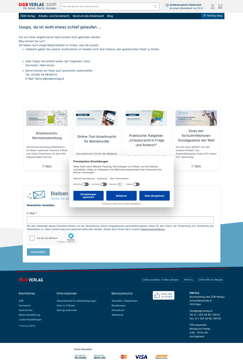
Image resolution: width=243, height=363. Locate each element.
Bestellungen (119, 305)
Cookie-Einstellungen (30, 319)
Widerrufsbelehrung (29, 314)
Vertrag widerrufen (67, 310)
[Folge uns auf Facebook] (163, 295)
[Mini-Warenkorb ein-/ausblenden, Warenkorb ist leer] (220, 6)
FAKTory (188, 279)
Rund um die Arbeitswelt (88, 16)
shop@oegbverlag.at (201, 310)
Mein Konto (47, 65)
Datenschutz (26, 310)
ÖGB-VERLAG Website (211, 279)
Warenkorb (117, 314)
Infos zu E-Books (66, 305)
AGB (21, 300)
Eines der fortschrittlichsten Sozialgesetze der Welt (196, 135)
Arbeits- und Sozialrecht (53, 16)
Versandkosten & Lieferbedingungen (76, 300)
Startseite (31, 65)
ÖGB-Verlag (27, 16)
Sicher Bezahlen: (83, 349)
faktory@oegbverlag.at (49, 78)
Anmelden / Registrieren (125, 300)
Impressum (25, 305)
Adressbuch (118, 310)
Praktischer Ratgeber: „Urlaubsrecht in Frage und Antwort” (146, 140)
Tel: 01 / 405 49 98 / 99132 (205, 314)
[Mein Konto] (212, 6)
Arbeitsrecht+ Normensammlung (47, 135)
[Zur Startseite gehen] (37, 4)
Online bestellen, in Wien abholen (160, 279)
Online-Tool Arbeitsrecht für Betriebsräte (96, 139)
